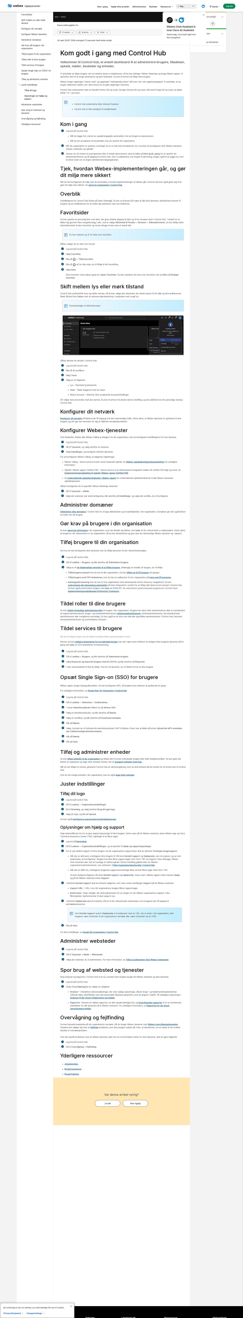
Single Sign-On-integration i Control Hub (107, 690)
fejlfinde (94, 1027)
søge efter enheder (125, 775)
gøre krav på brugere (77, 530)
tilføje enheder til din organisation (83, 759)
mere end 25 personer (160, 577)
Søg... (182, 6)
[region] (37, 1310)
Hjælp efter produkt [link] (120, 6)
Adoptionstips (71, 1064)
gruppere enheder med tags (128, 762)
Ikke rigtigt (135, 1103)
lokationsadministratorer (129, 613)
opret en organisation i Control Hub (105, 185)
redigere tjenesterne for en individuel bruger (96, 641)
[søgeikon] (178, 6)
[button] (203, 6)
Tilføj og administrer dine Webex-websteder (147, 959)
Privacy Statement (12, 1313)
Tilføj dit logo (30, 90)
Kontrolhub (81, 841)
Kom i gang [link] (102, 6)
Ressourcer (166, 6)
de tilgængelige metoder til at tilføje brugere (98, 567)
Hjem (57, 17)
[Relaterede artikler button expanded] (222, 34)
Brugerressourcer (73, 1069)
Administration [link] (139, 6)
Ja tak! (107, 1103)
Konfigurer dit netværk (71, 418)
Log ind (229, 6)
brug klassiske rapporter (150, 1002)
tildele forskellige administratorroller (85, 610)
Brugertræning (72, 1074)
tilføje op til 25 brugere (138, 572)
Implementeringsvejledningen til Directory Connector (93, 591)
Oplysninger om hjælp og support (35, 97)
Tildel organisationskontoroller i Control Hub (133, 865)
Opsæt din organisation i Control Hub (100, 932)
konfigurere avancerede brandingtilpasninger (94, 819)
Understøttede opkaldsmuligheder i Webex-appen (92, 478)
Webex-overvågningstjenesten (163, 1024)
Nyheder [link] (153, 6)
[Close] (71, 1306)
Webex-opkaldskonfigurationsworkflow (145, 462)
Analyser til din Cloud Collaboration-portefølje (92, 998)
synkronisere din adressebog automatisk (87, 585)
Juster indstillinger (29, 84)
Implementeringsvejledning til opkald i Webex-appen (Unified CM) (96, 473)
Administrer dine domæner (73, 511)
